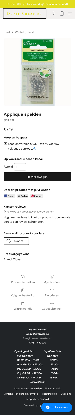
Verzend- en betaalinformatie (21, 393)
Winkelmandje (23, 309)
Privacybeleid (53, 388)
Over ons (66, 393)
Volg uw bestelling (23, 295)
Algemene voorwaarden (28, 388)
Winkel (19, 32)
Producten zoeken (23, 282)
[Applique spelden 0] (37, 72)
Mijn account (52, 282)
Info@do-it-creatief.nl (37, 338)
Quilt (31, 32)
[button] (37, 407)
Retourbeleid (49, 393)
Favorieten (52, 295)
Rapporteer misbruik (38, 399)
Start (7, 32)
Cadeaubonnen (52, 309)
